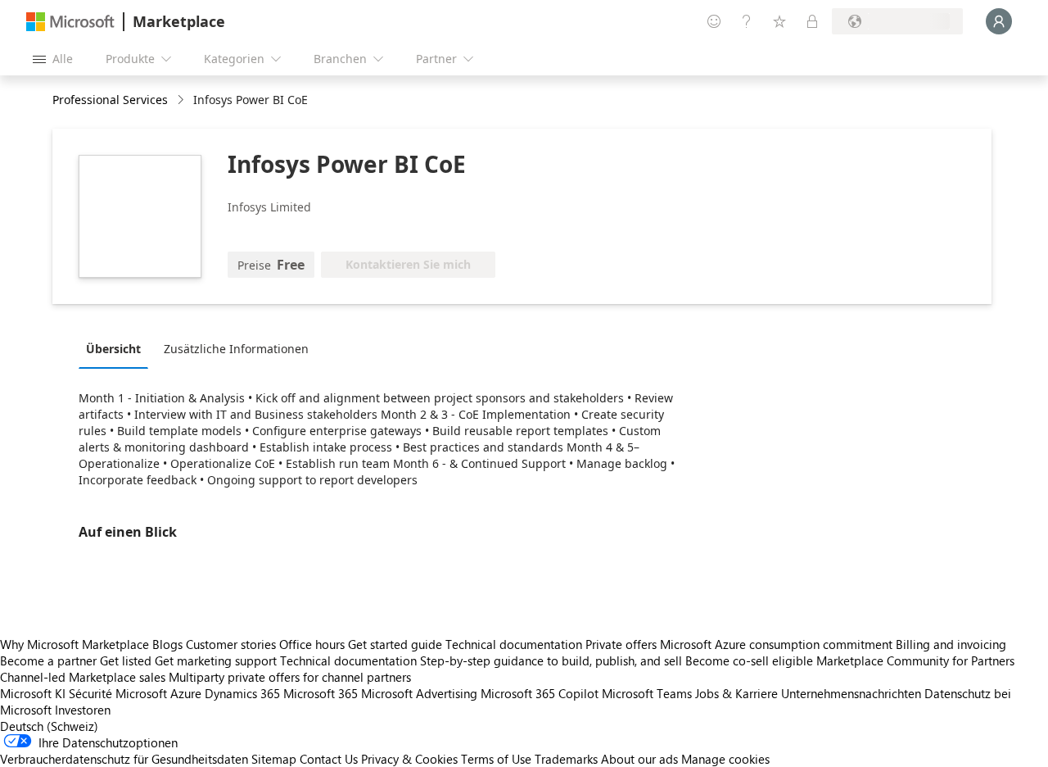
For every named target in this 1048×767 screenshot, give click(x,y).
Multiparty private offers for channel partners (290, 677)
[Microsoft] (70, 21)
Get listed (125, 660)
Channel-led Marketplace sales (82, 677)
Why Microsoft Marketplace (74, 644)
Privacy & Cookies (409, 759)
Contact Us (329, 759)
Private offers (621, 644)
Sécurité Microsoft (118, 693)
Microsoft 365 (320, 693)
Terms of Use (496, 759)
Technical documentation (513, 644)
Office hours (312, 644)
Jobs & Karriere (736, 693)
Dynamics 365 (242, 693)
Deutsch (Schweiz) (49, 726)
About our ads (639, 759)
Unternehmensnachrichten (851, 693)
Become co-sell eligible (749, 660)
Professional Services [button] (110, 99)
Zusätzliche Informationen (236, 348)
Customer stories (231, 644)
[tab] (117, 348)
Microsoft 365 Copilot (540, 693)
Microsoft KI (33, 693)
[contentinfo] (182, 100)
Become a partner (48, 660)
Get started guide (395, 644)
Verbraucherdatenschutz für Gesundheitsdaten (124, 759)
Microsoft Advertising (419, 693)
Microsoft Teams (647, 693)
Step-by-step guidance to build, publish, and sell (551, 660)
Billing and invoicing (951, 644)
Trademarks (566, 759)
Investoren (83, 709)
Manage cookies (725, 759)
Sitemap (273, 759)
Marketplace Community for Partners (915, 660)
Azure (185, 693)
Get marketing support (216, 660)
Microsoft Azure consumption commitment (778, 644)
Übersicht (113, 348)
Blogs (167, 644)
